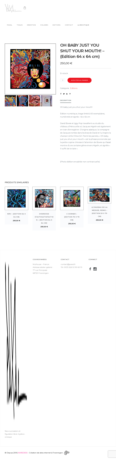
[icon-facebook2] (91, 269)
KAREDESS (23, 453)
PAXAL (9, 25)
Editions (56, 25)
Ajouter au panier (79, 80)
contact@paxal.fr (68, 264)
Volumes (44, 25)
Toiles (20, 25)
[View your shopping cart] (24, 8)
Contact (69, 25)
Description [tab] (65, 100)
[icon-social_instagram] (95, 269)
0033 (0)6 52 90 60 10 (73, 267)
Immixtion (31, 25)
